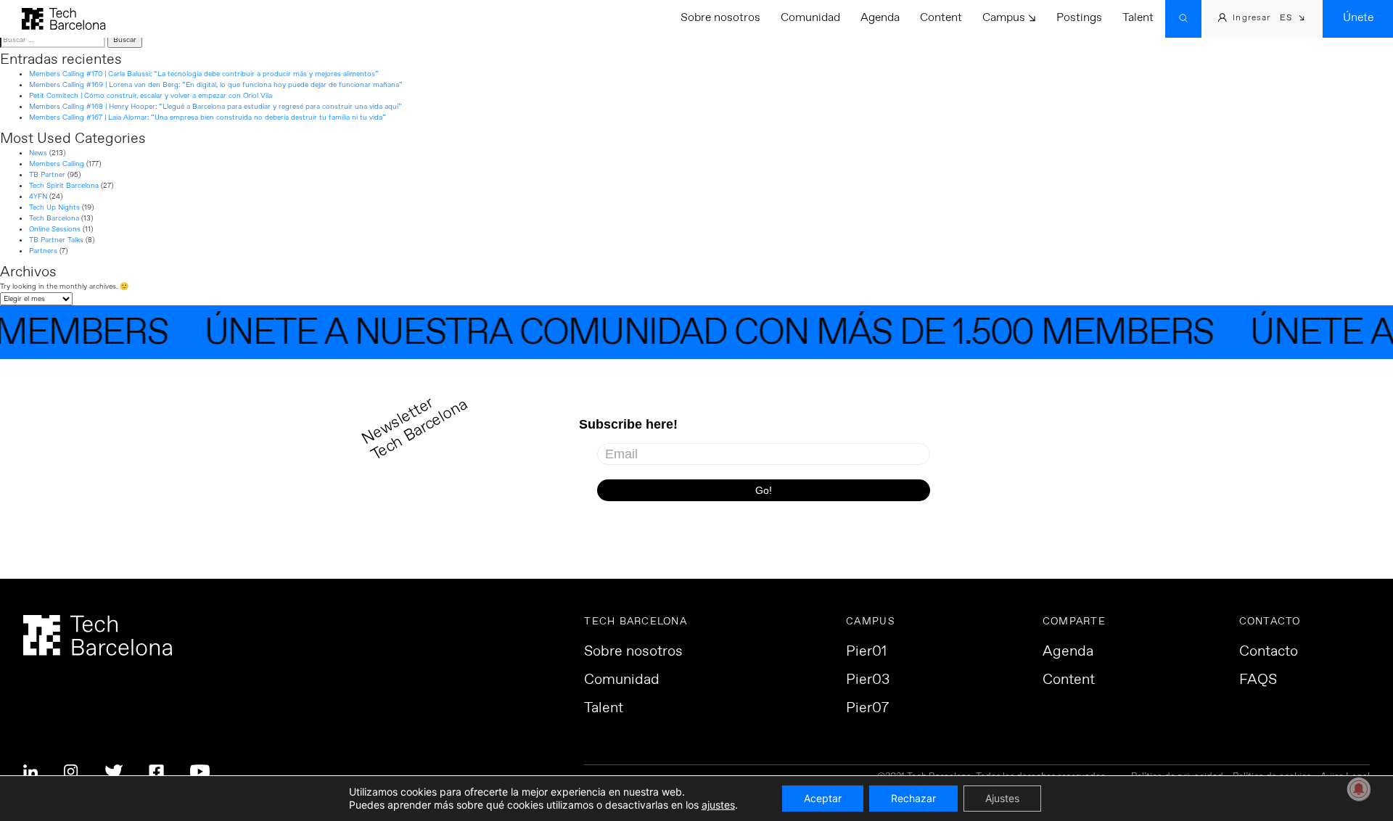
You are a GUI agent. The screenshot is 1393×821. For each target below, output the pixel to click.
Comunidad (810, 17)
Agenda (880, 17)
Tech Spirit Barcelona (64, 186)
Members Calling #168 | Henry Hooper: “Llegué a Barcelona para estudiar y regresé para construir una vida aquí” (215, 107)
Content (941, 17)
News (38, 153)
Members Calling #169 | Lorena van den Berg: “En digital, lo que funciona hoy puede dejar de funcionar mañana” (216, 85)
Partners (43, 251)
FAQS (1258, 680)
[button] (1292, 19)
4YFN (38, 196)
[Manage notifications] (1359, 789)
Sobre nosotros (720, 17)
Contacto (1268, 652)
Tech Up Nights (54, 207)
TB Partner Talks (56, 240)
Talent (1138, 17)
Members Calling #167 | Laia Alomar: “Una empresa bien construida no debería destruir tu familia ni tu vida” (207, 117)
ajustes (718, 805)
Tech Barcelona (54, 218)
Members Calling (56, 164)
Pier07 (867, 708)
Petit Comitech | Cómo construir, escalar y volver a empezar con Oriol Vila (150, 96)
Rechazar (913, 798)
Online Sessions (55, 229)
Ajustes (1002, 798)
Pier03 (867, 680)
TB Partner (47, 175)
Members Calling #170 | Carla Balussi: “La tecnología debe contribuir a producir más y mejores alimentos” (204, 74)
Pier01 (866, 652)
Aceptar (823, 798)
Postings (1079, 17)
